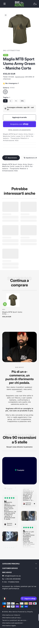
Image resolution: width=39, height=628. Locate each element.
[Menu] (4, 4)
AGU (5, 55)
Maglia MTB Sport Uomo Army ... (12, 313)
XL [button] (16, 101)
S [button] (5, 101)
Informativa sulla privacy (11, 617)
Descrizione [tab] (12, 158)
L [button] (10, 101)
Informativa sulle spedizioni (12, 623)
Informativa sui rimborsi (11, 615)
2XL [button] (22, 101)
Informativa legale (9, 625)
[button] (34, 4)
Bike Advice (13, 612)
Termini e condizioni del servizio (14, 620)
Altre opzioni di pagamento (19, 130)
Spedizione (19, 77)
